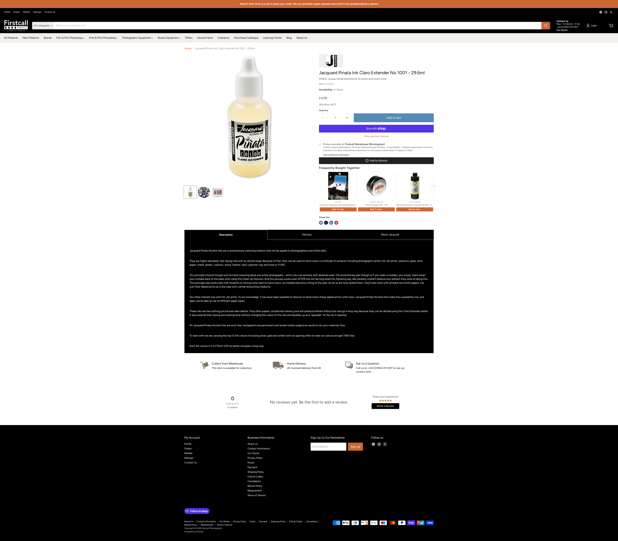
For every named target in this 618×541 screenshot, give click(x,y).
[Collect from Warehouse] (236, 368)
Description (226, 234)
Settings (37, 12)
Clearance (223, 37)
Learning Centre (272, 37)
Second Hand (205, 37)
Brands (48, 37)
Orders (16, 12)
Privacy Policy (255, 457)
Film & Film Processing (69, 37)
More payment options (376, 136)
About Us (301, 37)
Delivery (307, 234)
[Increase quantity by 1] (347, 117)
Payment (252, 467)
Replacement (255, 490)
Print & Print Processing (102, 37)
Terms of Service (257, 495)
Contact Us (49, 12)
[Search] (545, 25)
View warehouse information (336, 155)
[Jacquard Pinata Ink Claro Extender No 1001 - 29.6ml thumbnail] (190, 192)
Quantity (323, 110)
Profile (7, 12)
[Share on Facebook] (321, 223)
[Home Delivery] (309, 368)
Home (187, 48)
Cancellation (254, 481)
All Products (11, 37)
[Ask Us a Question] (381, 368)
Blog (289, 37)
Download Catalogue (246, 37)
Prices (251, 462)
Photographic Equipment (136, 37)
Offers (188, 37)
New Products (31, 37)
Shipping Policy (256, 471)
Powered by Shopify (193, 531)
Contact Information (259, 448)
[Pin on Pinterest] (336, 223)
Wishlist (26, 12)
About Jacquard (390, 234)
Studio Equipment (168, 37)
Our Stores (562, 29)
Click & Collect (255, 476)
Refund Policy (255, 485)
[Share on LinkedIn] (331, 223)
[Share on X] (326, 223)
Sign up (355, 446)
